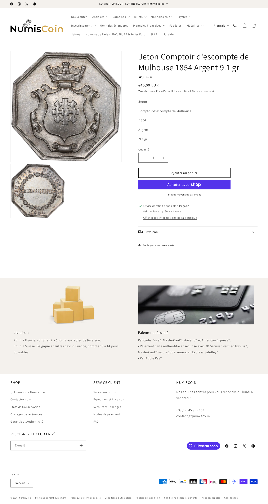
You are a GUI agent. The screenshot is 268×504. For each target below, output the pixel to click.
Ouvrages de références (26, 414)
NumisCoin (25, 497)
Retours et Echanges (107, 407)
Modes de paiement (106, 414)
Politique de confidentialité (86, 497)
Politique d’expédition (148, 497)
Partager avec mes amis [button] (158, 245)
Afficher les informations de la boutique (170, 218)
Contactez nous (21, 399)
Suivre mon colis (104, 392)
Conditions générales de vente (180, 497)
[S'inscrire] (81, 445)
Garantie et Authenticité (26, 421)
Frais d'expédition (167, 91)
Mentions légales (210, 497)
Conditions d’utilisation (118, 497)
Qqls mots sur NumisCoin (27, 392)
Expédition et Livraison (108, 399)
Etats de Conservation (25, 407)
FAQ (96, 421)
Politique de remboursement (50, 497)
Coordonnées (231, 497)
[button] (100, 16)
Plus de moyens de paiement (184, 194)
